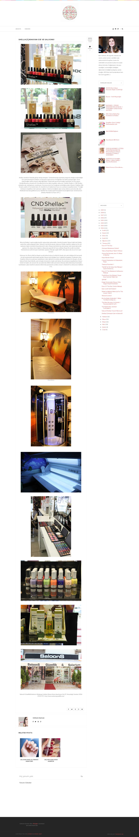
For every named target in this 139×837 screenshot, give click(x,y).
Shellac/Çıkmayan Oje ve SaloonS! (112, 313)
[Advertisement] (108, 188)
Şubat (104, 327)
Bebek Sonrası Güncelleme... (114, 167)
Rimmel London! (107, 295)
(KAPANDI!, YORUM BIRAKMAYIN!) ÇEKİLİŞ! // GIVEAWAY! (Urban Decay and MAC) (114, 107)
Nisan (104, 322)
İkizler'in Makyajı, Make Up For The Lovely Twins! (112, 292)
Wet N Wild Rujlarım (112, 131)
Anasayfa (18, 29)
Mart (104, 324)
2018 (102, 212)
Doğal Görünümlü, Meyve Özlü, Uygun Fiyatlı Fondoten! (111, 283)
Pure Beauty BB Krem (112, 140)
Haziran (104, 316)
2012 (102, 228)
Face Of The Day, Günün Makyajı (112, 286)
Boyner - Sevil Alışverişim (113, 96)
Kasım (104, 233)
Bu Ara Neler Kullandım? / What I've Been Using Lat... (111, 299)
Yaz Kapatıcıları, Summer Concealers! (109, 307)
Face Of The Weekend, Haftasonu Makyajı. (112, 272)
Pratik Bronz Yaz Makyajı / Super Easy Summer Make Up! (111, 276)
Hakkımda (27, 29)
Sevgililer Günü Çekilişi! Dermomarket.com (113, 123)
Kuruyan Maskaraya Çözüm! (110, 248)
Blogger (35, 823)
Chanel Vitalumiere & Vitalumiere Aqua (112, 261)
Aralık (104, 230)
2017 (102, 215)
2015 (102, 220)
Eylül (104, 238)
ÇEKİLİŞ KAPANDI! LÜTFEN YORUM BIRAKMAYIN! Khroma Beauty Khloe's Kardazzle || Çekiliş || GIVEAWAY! (114, 152)
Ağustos (105, 241)
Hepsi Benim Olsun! (108, 257)
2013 (102, 225)
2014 (102, 223)
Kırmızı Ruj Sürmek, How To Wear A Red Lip (112, 254)
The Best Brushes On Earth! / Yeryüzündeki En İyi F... (111, 303)
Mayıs (104, 319)
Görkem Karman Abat (34, 834)
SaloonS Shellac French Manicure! (29, 760)
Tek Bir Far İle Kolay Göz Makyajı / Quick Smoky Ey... (112, 267)
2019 (102, 210)
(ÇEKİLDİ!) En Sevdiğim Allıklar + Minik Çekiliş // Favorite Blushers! (113, 160)
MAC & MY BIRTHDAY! (109, 289)
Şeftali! (104, 279)
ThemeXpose (119, 834)
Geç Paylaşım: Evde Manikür (51, 760)
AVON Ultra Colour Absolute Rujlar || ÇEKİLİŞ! (114, 88)
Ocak (104, 329)
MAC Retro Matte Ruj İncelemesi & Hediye (112, 114)
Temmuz (105, 243)
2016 (102, 218)
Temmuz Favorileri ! (108, 264)
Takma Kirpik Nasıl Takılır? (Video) (112, 251)
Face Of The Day (107, 245)
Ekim (103, 235)
